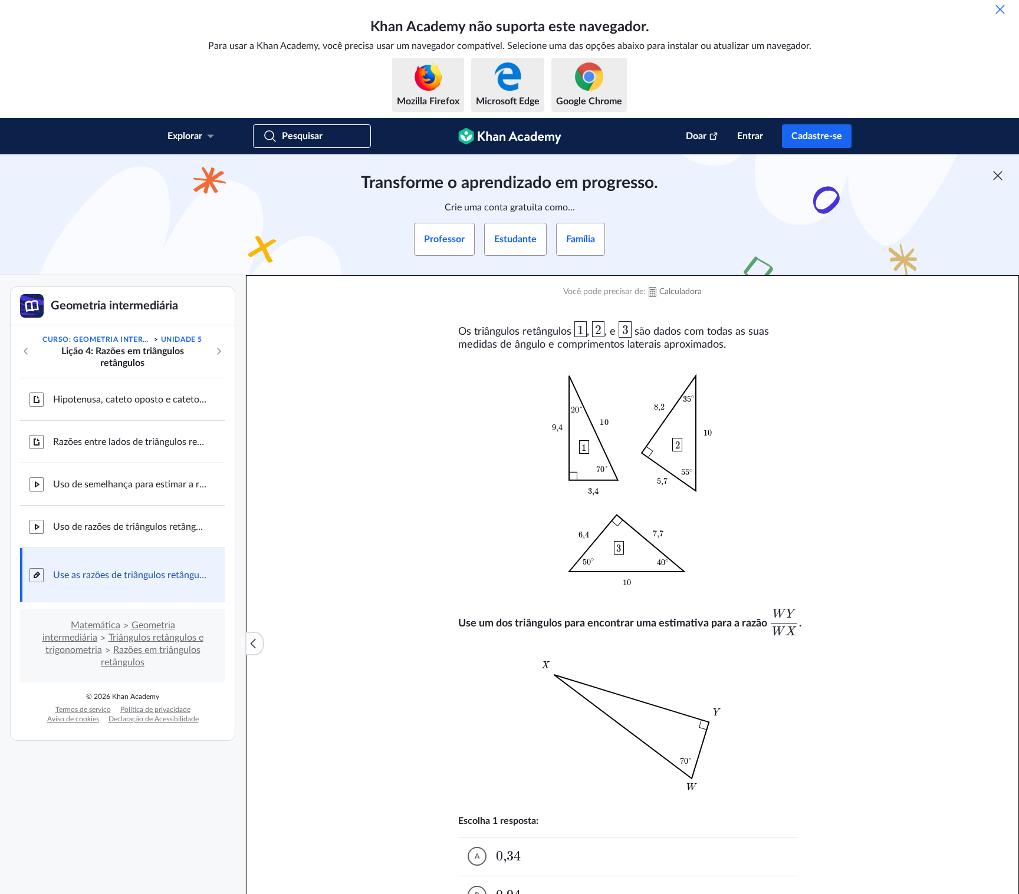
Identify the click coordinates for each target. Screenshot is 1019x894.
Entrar (750, 136)
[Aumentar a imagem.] (632, 479)
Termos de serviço (83, 709)
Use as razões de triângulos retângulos (129, 575)
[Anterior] (26, 351)
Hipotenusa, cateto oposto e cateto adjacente (129, 399)
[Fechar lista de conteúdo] (254, 643)
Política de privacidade (155, 709)
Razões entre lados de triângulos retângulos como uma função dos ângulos (129, 442)
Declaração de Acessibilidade (154, 719)
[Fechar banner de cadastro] (998, 175)
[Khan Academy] (509, 136)
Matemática (95, 625)
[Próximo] (219, 351)
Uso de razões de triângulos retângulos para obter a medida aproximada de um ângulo (129, 527)
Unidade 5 (181, 339)
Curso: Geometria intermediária (97, 339)
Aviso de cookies (73, 719)
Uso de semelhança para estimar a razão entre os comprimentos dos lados (129, 484)
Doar (696, 136)
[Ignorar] (1000, 9)
